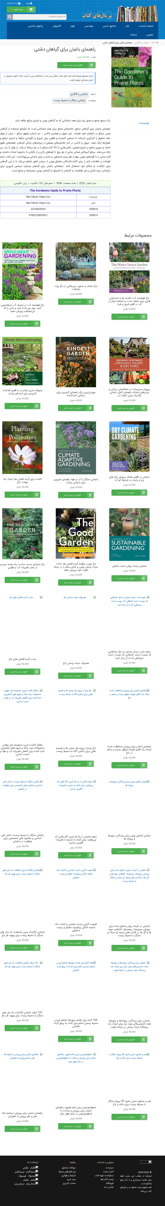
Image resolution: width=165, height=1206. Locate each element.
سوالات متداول (69, 1168)
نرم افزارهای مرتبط (67, 1172)
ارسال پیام (20, 1184)
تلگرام (26, 1168)
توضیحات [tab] (144, 123)
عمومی (149, 35)
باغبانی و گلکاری (142, 43)
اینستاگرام (20, 1172)
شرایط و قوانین (68, 1176)
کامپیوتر (57, 26)
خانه (153, 43)
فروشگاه (110, 1183)
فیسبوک (23, 1176)
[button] (129, 317)
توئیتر (26, 1180)
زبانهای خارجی (35, 26)
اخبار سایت (108, 1172)
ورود (28, 3)
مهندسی (89, 26)
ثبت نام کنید (12, 3)
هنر (127, 26)
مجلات (133, 35)
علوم (73, 26)
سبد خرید (71, 1179)
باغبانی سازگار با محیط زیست (69, 100)
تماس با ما (109, 1187)
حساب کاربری (69, 1183)
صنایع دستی (109, 26)
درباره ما (110, 1168)
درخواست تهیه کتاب (104, 1176)
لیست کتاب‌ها (107, 1179)
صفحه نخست (146, 26)
